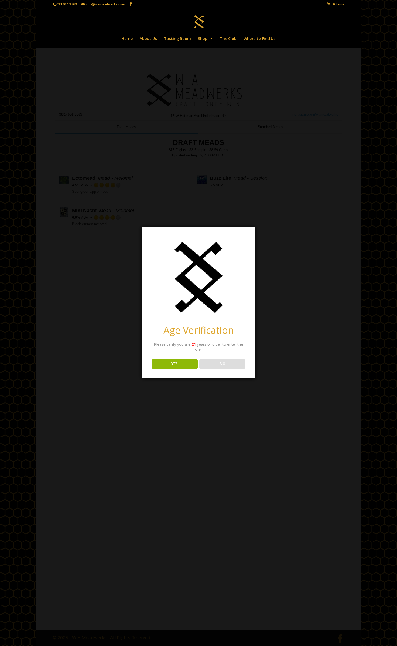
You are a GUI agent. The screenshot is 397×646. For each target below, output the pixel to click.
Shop (202, 39)
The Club (228, 39)
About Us (148, 39)
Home (127, 39)
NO (223, 363)
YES (174, 363)
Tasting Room (177, 39)
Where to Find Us (259, 39)
